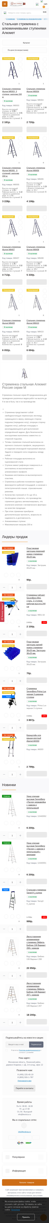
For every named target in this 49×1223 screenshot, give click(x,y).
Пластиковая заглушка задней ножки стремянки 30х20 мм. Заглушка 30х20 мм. (36, 647)
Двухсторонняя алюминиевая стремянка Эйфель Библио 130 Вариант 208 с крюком (36, 942)
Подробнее (15, 1210)
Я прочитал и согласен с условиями (26, 1051)
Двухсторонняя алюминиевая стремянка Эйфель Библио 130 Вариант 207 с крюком (36, 989)
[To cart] (12, 129)
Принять (26, 1217)
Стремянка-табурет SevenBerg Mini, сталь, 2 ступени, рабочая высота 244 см (36, 601)
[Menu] (4, 4)
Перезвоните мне (24, 1081)
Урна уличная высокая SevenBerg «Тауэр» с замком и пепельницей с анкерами (36, 849)
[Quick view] (20, 59)
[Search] (5, 13)
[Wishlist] (20, 64)
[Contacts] (37, 4)
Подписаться (36, 1044)
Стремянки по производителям (29, 19)
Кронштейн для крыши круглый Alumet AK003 (34, 738)
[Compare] (20, 70)
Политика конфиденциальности (29, 1050)
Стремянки (10, 19)
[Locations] (29, 4)
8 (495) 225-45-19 (25, 1074)
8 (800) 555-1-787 (25, 1077)
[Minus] (4, 587)
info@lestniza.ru (24, 1114)
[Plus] (20, 587)
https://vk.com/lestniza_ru (24, 1125)
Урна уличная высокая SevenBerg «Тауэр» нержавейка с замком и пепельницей (36, 802)
